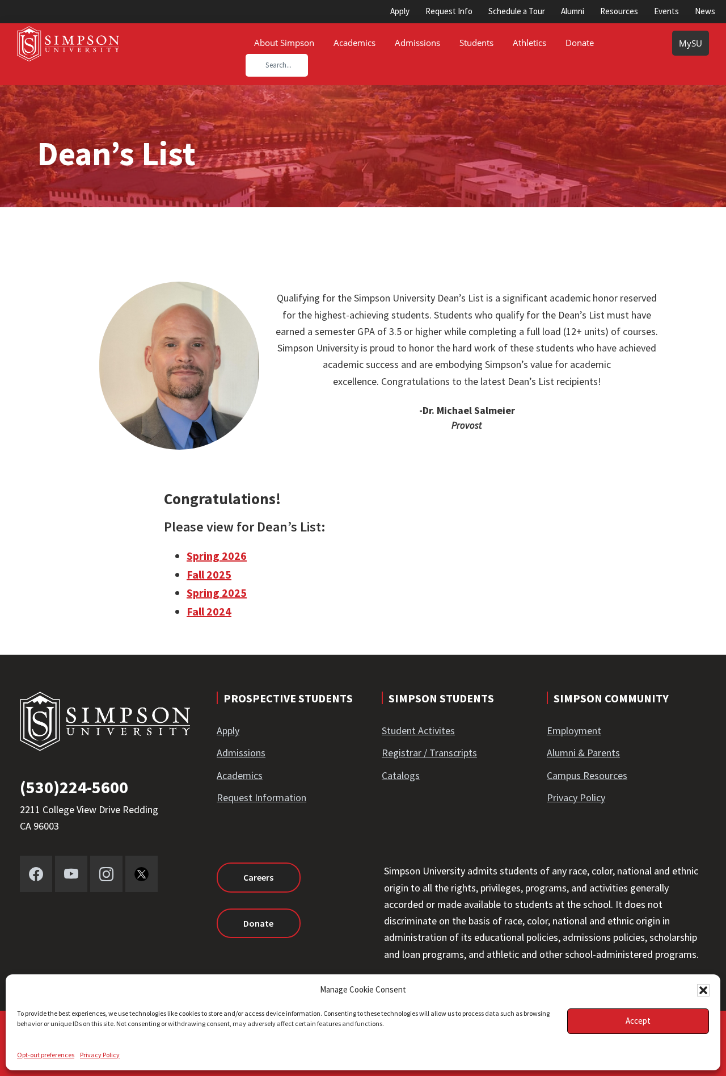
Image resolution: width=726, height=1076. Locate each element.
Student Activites (418, 730)
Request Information (261, 797)
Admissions (241, 752)
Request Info (448, 11)
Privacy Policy (100, 1054)
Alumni (572, 11)
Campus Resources (587, 775)
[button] (703, 990)
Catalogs (401, 775)
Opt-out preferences (45, 1054)
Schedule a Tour (516, 11)
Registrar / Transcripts (429, 752)
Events (666, 11)
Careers (258, 877)
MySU (690, 43)
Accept (638, 1020)
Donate (258, 923)
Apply (400, 11)
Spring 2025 (217, 592)
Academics (240, 775)
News (705, 11)
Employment (574, 730)
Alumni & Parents (583, 752)
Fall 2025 (209, 574)
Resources (619, 11)
